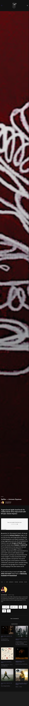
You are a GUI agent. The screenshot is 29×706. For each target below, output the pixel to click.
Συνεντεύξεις (19, 662)
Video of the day (22, 683)
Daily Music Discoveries (6, 661)
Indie (17, 683)
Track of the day (6, 683)
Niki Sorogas (8, 502)
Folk (2, 683)
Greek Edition (18, 661)
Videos (17, 684)
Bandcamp (23, 573)
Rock (5, 636)
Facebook (4, 575)
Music (2, 496)
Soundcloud (13, 575)
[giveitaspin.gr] (14, 5)
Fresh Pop (18, 639)
